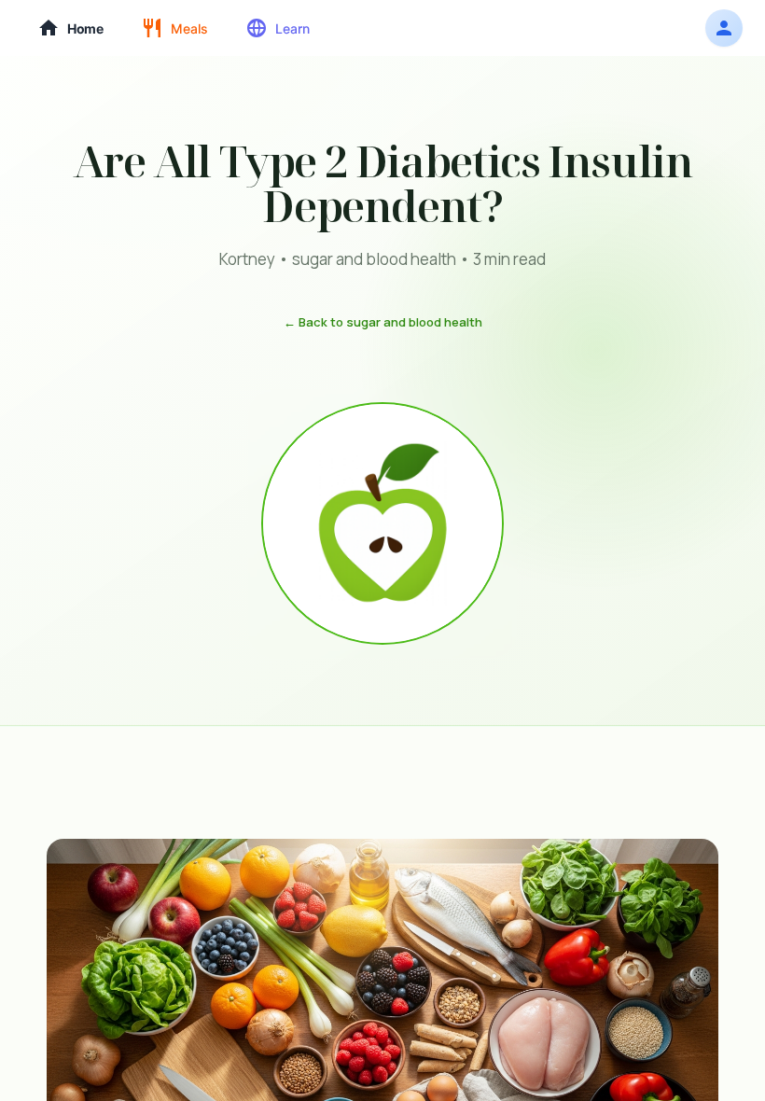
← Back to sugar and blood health (383, 322)
